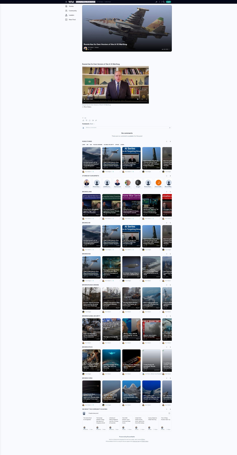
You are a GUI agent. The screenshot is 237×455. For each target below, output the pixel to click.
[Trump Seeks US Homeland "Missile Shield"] (151, 360)
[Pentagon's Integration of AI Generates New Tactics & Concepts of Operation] (111, 267)
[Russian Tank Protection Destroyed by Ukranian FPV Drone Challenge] (91, 298)
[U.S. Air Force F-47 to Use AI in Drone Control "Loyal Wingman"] (91, 158)
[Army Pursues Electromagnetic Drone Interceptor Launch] (131, 205)
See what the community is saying (94, 409)
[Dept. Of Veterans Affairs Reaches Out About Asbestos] (91, 329)
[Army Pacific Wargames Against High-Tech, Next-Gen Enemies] (91, 205)
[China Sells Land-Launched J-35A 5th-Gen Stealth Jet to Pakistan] (151, 391)
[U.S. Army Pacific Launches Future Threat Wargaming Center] (111, 205)
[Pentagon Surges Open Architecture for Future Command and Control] (171, 205)
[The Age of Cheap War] (111, 329)
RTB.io (143, 439)
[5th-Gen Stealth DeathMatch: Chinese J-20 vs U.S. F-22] (171, 391)
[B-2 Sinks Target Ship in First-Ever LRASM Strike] (131, 267)
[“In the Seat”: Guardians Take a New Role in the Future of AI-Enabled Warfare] (91, 360)
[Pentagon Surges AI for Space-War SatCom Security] (111, 360)
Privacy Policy (145, 441)
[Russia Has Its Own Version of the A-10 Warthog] (127, 28)
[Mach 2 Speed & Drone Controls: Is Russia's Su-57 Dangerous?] (151, 298)
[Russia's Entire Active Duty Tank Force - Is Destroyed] (131, 298)
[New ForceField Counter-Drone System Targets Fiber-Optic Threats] (171, 158)
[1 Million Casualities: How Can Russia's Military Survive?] (111, 298)
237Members (99, 1)
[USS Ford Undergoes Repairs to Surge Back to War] (171, 267)
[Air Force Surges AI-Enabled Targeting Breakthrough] (131, 158)
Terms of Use (136, 441)
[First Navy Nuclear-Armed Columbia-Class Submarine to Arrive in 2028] (151, 267)
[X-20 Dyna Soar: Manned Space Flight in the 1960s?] (131, 360)
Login (168, 1)
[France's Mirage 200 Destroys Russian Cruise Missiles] (171, 298)
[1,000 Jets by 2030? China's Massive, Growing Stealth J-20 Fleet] (131, 391)
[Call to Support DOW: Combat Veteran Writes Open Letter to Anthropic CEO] (171, 329)
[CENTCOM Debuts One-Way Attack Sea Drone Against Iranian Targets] (111, 158)
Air (85, 118)
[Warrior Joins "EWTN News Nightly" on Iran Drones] (131, 329)
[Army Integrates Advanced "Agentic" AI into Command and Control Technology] (151, 205)
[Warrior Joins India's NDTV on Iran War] (151, 329)
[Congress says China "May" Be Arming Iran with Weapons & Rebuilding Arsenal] (111, 391)
